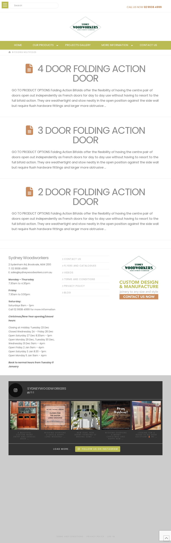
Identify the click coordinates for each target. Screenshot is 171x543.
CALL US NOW (144, 7)
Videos (68, 272)
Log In (111, 536)
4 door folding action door (91, 73)
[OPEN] (24, 415)
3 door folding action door (91, 135)
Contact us (72, 259)
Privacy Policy (74, 286)
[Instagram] (36, 427)
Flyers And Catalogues (80, 265)
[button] (5, 5)
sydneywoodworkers (25, 405)
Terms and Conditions (79, 279)
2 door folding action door (91, 196)
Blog (67, 292)
